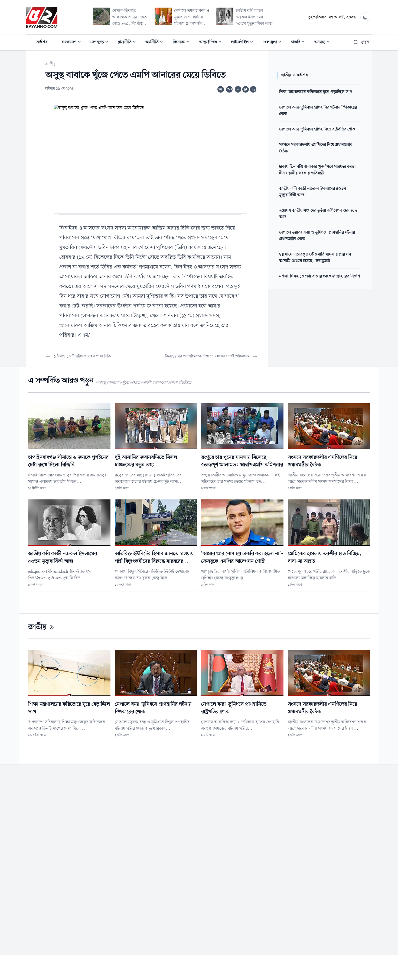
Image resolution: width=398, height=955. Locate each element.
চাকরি (299, 42)
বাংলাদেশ (72, 42)
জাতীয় (50, 64)
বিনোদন (183, 42)
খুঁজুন (365, 42)
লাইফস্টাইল (243, 42)
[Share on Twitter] (245, 89)
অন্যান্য (323, 42)
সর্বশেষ (42, 42)
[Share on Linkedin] (253, 89)
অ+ (230, 89)
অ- (220, 89)
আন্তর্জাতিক (212, 42)
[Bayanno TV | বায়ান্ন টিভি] (42, 17)
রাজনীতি (128, 42)
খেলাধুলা (274, 42)
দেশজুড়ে (101, 42)
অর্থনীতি (155, 42)
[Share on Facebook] (238, 89)
